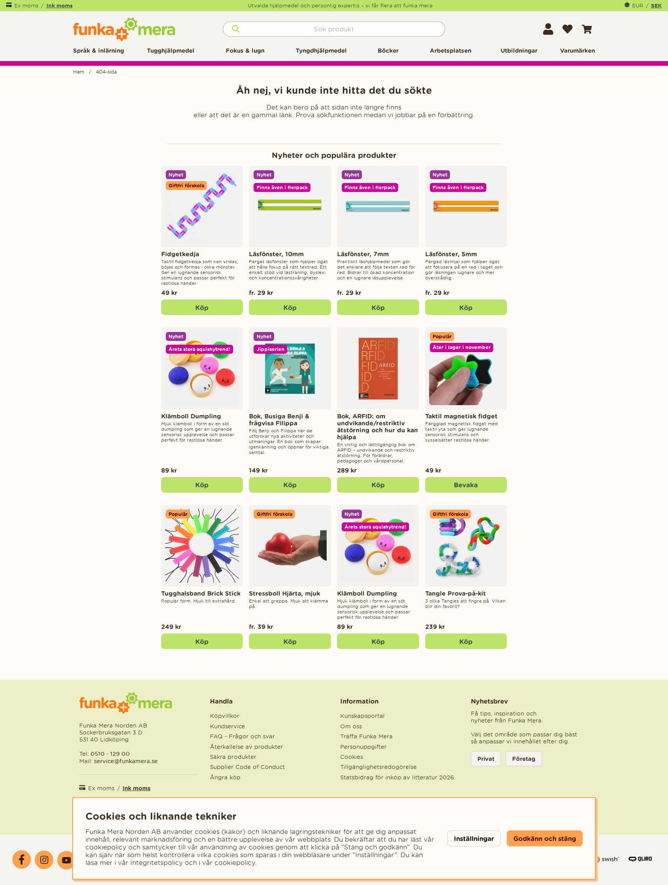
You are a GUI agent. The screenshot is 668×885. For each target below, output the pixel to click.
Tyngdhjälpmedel (321, 50)
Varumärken (577, 50)
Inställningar (474, 838)
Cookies (351, 756)
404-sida (106, 72)
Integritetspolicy (156, 862)
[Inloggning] (548, 29)
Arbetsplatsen (450, 50)
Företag (523, 758)
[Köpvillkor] (605, 863)
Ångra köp (225, 777)
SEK (656, 5)
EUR (637, 5)
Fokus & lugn (245, 50)
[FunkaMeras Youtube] (66, 860)
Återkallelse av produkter (246, 746)
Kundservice (227, 726)
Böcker (388, 50)
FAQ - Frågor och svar (242, 736)
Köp (290, 307)
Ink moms (59, 5)
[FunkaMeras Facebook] (21, 859)
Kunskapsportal (362, 715)
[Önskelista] (567, 29)
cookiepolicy (235, 862)
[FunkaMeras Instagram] (44, 860)
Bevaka (466, 484)
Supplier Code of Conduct (247, 766)
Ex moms (26, 5)
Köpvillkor (224, 715)
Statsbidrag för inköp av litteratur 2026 (397, 777)
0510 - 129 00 (110, 753)
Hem (78, 72)
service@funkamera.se (125, 761)
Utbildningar (519, 50)
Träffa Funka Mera (366, 736)
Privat (485, 758)
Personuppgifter (363, 746)
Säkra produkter (233, 756)
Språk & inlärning (98, 50)
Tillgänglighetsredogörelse (378, 766)
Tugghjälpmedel (170, 50)
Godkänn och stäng (544, 838)
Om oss (351, 726)
